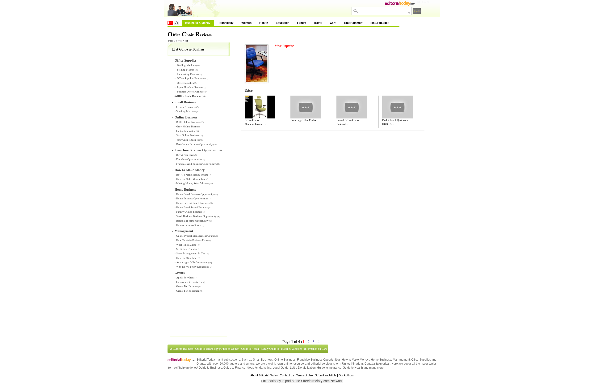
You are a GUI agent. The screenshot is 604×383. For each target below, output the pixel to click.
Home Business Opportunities (192, 198)
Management (184, 231)
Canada (370, 363)
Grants (180, 273)
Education (282, 23)
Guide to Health (250, 348)
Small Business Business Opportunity (196, 216)
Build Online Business (188, 122)
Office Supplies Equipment (191, 78)
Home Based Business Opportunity (195, 194)
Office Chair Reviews (189, 96)
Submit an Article (325, 375)
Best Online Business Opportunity (194, 144)
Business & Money (197, 23)
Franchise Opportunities (189, 159)
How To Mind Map (186, 258)
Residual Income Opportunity (192, 220)
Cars (333, 23)
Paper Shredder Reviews (190, 87)
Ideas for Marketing (259, 367)
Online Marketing (186, 131)
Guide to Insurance (329, 367)
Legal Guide (281, 367)
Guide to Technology (206, 348)
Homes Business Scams (188, 225)
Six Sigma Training (186, 249)
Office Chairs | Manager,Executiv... (256, 122)
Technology (226, 23)
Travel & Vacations (291, 348)
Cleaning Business (186, 106)
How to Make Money (190, 170)
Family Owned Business (189, 211)
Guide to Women (229, 348)
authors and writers (242, 363)
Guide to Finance (234, 367)
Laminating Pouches (188, 74)
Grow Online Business (188, 126)
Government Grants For (189, 282)
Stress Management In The (190, 253)
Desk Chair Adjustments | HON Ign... (395, 122)
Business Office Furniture (191, 91)
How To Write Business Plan (191, 240)
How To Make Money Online (192, 174)
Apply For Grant (185, 277)
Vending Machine (186, 111)
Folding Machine (186, 69)
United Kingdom (352, 363)
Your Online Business (188, 139)
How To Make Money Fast (190, 178)
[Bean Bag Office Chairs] (305, 107)
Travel (318, 23)
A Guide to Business (190, 49)
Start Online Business (187, 135)
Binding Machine (186, 65)
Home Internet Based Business (192, 203)
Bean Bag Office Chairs (303, 120)
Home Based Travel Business (192, 207)
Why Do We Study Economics (192, 266)
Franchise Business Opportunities (198, 150)
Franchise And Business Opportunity (196, 163)
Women (246, 23)
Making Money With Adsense (192, 183)
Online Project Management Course (195, 235)
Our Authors (346, 375)
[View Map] (176, 23)
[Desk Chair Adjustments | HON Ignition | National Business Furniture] (397, 107)
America (383, 363)
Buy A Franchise (185, 154)
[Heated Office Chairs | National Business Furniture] (351, 107)
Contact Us (287, 375)
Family (301, 23)
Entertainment (353, 23)
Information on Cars (315, 348)
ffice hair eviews (190, 35)
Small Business (185, 102)
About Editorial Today (264, 375)
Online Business (186, 117)
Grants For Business (187, 286)
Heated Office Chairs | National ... (348, 122)
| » (185, 40)
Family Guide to (270, 348)
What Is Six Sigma (186, 244)
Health (263, 23)
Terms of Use (304, 375)
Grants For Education (188, 290)
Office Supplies (185, 60)
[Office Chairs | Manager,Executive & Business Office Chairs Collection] (260, 107)
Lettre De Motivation (303, 367)
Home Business (185, 189)
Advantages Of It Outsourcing (192, 262)
